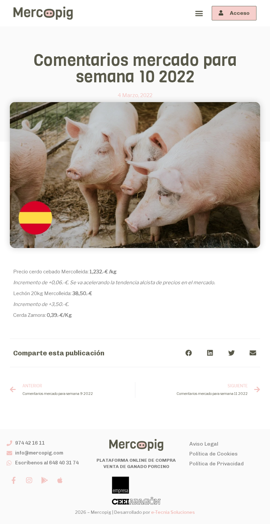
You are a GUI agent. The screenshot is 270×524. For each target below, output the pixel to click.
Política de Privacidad (216, 463)
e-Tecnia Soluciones (173, 512)
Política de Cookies (213, 454)
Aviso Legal (203, 444)
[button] (199, 13)
